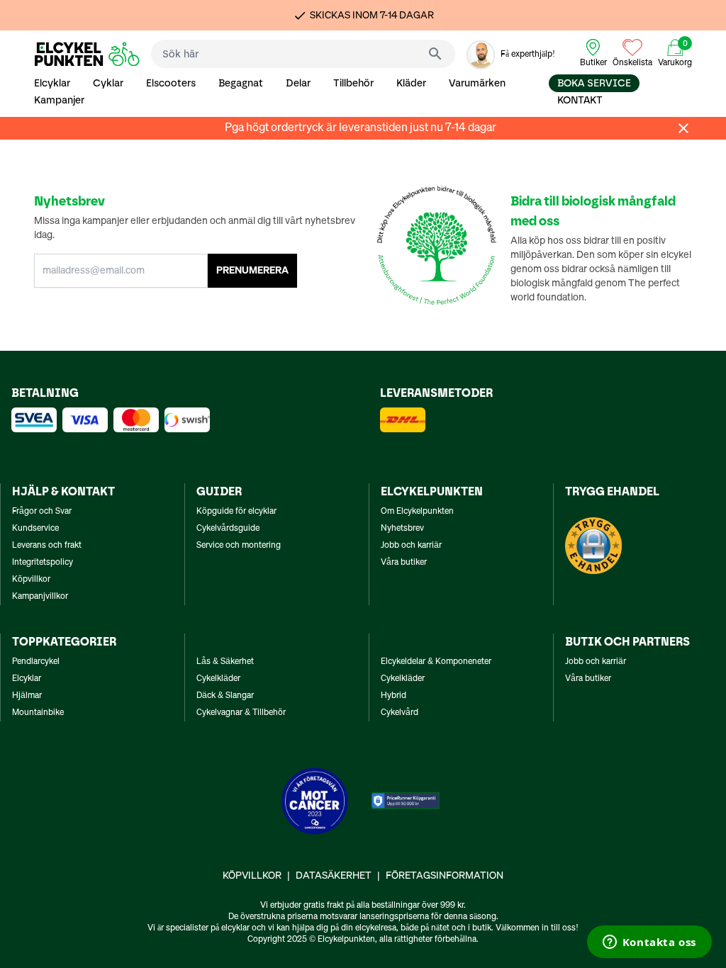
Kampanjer (59, 100)
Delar (298, 83)
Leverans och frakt (47, 545)
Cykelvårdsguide (227, 528)
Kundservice (35, 528)
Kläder (411, 83)
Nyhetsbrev (402, 528)
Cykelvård (399, 713)
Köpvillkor (31, 579)
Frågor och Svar (42, 511)
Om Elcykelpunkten (417, 511)
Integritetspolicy (42, 562)
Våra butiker (404, 562)
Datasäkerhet (334, 876)
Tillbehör (353, 83)
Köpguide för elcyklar (236, 511)
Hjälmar (27, 696)
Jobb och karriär (411, 545)
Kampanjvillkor (40, 596)
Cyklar (108, 83)
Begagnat (240, 83)
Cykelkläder (218, 679)
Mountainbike (38, 713)
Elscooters (171, 83)
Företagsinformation (444, 876)
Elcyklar (52, 83)
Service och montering (238, 545)
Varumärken (477, 83)
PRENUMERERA (252, 271)
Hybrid (393, 696)
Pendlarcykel (36, 662)
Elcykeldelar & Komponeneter (436, 662)
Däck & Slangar (225, 696)
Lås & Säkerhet (225, 662)
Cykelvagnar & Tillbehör (241, 713)
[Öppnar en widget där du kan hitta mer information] (649, 943)
